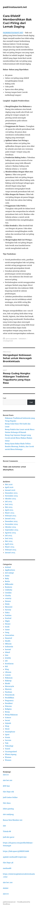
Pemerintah (9, 695)
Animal (8, 567)
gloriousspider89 (11, 338)
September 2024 (11, 530)
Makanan (9, 678)
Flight (7, 621)
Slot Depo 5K (8, 863)
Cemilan (8, 593)
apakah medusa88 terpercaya (14, 857)
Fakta (7, 613)
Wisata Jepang (10, 754)
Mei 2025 (8, 507)
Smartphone (10, 732)
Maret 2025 (9, 513)
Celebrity (8, 590)
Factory (8, 610)
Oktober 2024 (10, 527)
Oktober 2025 (10, 499)
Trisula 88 (7, 831)
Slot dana (7, 803)
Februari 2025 (10, 516)
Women (8, 760)
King (7, 669)
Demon (8, 601)
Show (7, 729)
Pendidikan (9, 698)
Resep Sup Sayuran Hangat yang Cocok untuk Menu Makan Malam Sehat (18, 438)
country (8, 598)
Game (7, 630)
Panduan (8, 692)
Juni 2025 (9, 504)
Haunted (8, 638)
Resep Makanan (11, 715)
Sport (7, 735)
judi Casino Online (10, 797)
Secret (7, 720)
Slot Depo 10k (8, 792)
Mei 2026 (9, 484)
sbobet (5, 888)
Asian (7, 576)
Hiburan (8, 644)
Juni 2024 (9, 538)
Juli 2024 (8, 536)
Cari (4, 398)
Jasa (6, 655)
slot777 (6, 775)
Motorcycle (9, 686)
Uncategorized (8, 341)
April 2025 (9, 510)
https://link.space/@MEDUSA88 (16, 851)
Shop (7, 726)
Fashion (8, 615)
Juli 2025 (8, 501)
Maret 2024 (9, 547)
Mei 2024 (8, 541)
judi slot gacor (8, 837)
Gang (7, 632)
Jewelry (8, 658)
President (9, 703)
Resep (7, 712)
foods (7, 627)
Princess (8, 706)
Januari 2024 (10, 553)
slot (4, 826)
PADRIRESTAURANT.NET (13, 33)
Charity (8, 595)
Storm (7, 737)
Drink (7, 604)
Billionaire (9, 584)
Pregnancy (9, 700)
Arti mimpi (9, 573)
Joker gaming (8, 809)
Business (8, 587)
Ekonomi (8, 607)
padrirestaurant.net (15, 7)
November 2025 (11, 496)
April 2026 (9, 487)
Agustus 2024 (10, 533)
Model (7, 683)
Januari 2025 (10, 518)
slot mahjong (8, 814)
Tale (6, 743)
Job (6, 661)
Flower (7, 624)
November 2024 (11, 524)
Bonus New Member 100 (12, 820)
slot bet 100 (7, 780)
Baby (7, 578)
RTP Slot (6, 786)
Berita (7, 581)
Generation (9, 635)
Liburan (8, 672)
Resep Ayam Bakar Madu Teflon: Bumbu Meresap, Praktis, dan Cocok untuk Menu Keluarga (19, 446)
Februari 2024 (10, 550)
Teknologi (9, 746)
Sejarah (8, 723)
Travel (7, 749)
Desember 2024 (11, 521)
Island (7, 652)
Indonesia (9, 647)
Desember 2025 (11, 493)
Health (7, 641)
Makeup (8, 681)
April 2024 (9, 544)
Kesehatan (9, 664)
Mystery (8, 689)
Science (8, 717)
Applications (10, 570)
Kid (6, 666)
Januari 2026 (10, 490)
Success (8, 740)
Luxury (8, 675)
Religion (8, 709)
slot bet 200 (7, 882)
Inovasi (8, 649)
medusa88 (7, 868)
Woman (8, 757)
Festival (8, 618)
